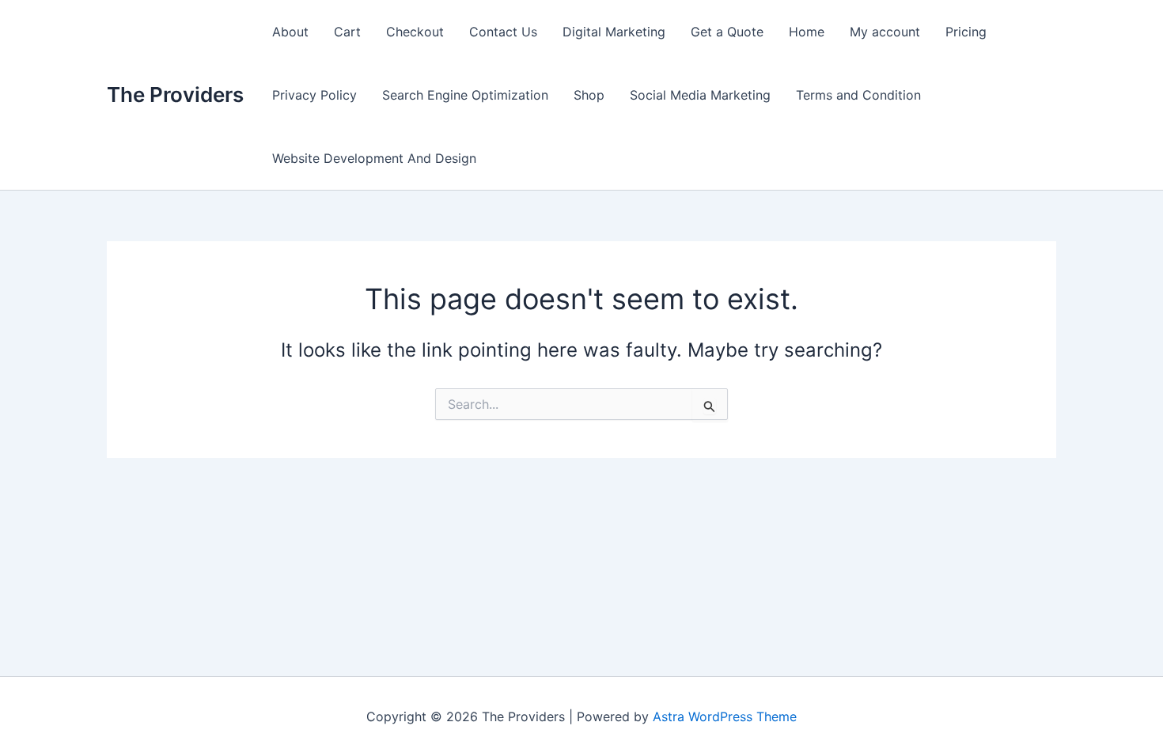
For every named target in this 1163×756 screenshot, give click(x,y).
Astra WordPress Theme (725, 716)
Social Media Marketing (700, 95)
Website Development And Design (374, 158)
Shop (589, 95)
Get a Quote (727, 32)
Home (806, 32)
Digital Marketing (614, 32)
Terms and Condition (858, 95)
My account (885, 32)
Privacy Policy (314, 95)
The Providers (175, 94)
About (290, 32)
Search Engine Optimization (465, 95)
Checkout (415, 32)
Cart (347, 32)
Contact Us (503, 32)
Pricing (966, 32)
